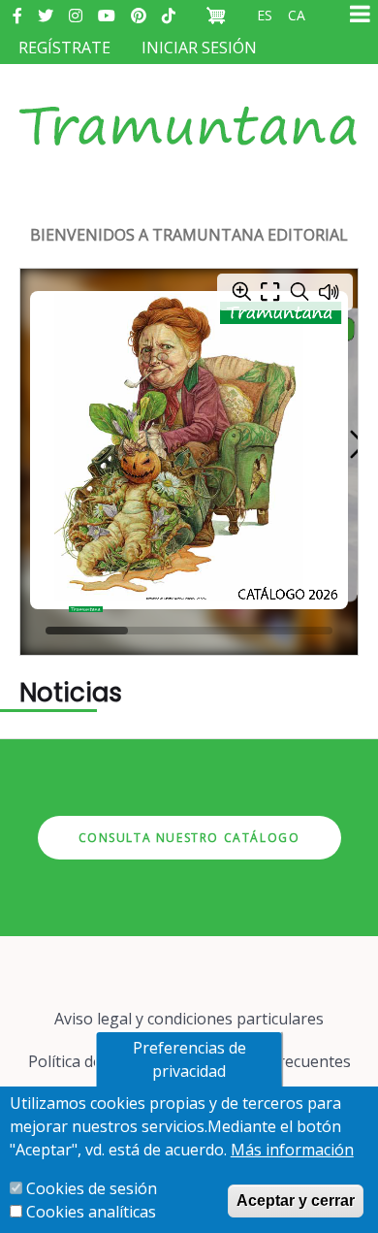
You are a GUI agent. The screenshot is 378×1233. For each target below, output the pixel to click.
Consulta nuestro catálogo (189, 837)
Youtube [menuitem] (106, 15)
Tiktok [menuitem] (168, 15)
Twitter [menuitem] (45, 15)
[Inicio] (189, 106)
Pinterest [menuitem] (138, 15)
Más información (292, 1149)
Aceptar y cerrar (295, 1200)
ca (296, 15)
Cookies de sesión (91, 1188)
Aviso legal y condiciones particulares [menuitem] (189, 1018)
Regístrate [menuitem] (64, 47)
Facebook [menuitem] (17, 15)
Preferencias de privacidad (189, 1059)
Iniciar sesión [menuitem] (199, 47)
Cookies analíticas (91, 1211)
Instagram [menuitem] (75, 15)
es (264, 15)
